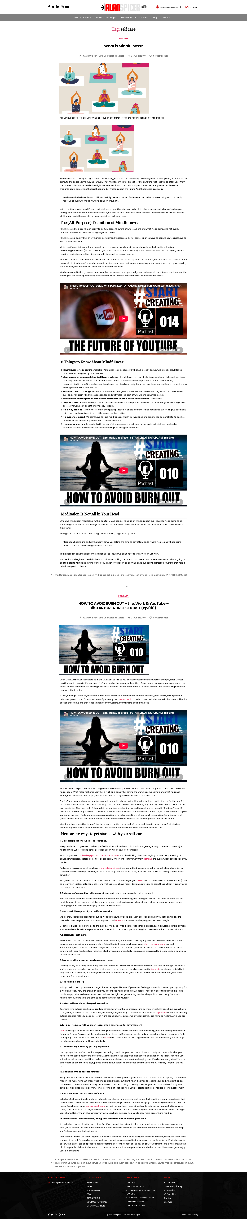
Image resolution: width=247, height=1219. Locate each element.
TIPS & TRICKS (93, 1198)
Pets (62, 1030)
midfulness (100, 574)
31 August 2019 (138, 55)
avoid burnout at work (105, 1159)
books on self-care (95, 1106)
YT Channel (169, 1182)
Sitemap (168, 1201)
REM (140, 880)
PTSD (107, 1037)
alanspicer (72, 1159)
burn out (122, 1159)
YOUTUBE (123, 39)
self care (111, 574)
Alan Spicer (60, 1159)
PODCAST (123, 596)
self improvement (125, 574)
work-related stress (109, 868)
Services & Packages (106, 17)
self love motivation (155, 574)
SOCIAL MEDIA (94, 1190)
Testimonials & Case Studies (134, 17)
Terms (183, 1215)
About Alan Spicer (82, 17)
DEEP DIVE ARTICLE (96, 1205)
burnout (155, 969)
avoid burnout (86, 1159)
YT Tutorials (169, 1190)
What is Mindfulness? (123, 46)
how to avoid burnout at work (84, 1162)
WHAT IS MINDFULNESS (177, 574)
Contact (166, 17)
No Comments (160, 55)
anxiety (119, 920)
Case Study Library (173, 1186)
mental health (126, 699)
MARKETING (92, 1182)
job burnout (187, 1162)
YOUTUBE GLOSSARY (135, 1205)
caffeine (148, 858)
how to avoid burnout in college (116, 1162)
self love (139, 574)
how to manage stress (168, 1162)
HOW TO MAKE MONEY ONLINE (140, 1197)
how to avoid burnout (151, 1159)
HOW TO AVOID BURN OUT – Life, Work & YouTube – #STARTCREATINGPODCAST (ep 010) (123, 606)
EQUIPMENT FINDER (134, 1201)
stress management (75, 1166)
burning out (133, 1159)
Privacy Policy (193, 1215)
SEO (89, 1194)
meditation (60, 574)
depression (161, 1012)
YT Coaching (170, 1194)
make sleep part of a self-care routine (98, 855)
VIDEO (90, 1186)
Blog (155, 17)
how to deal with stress (144, 1162)
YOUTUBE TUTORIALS (97, 1201)
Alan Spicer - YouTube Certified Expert (104, 55)
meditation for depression (80, 574)
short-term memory (154, 944)
